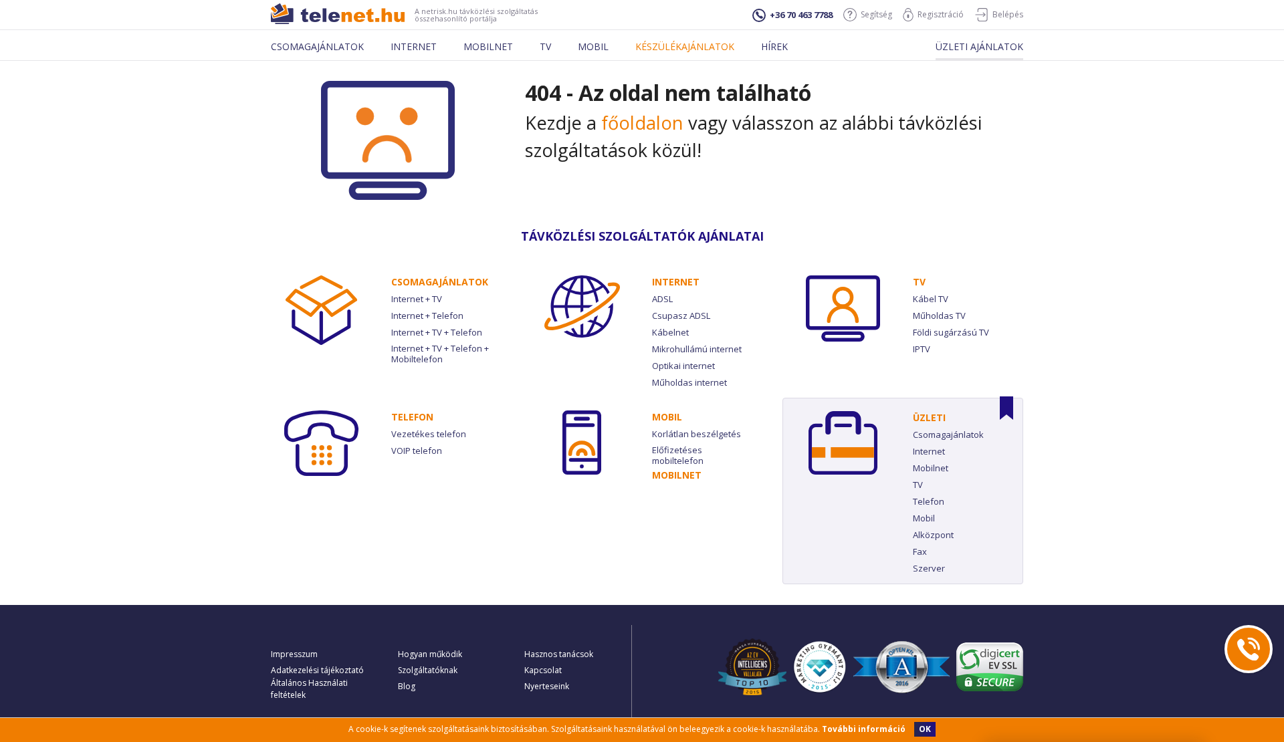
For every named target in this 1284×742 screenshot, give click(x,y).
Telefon (412, 416)
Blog (406, 686)
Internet (414, 46)
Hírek (774, 46)
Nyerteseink (546, 686)
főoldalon (642, 122)
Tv (545, 46)
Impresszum (294, 654)
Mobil (593, 46)
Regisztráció (941, 14)
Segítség (876, 14)
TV (919, 281)
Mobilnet (488, 46)
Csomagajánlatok (317, 46)
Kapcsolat (543, 670)
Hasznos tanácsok (558, 654)
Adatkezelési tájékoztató (317, 670)
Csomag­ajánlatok (439, 281)
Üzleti (929, 417)
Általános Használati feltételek (309, 689)
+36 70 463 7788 (801, 15)
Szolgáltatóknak (427, 670)
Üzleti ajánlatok (979, 46)
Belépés (1007, 14)
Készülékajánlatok (684, 46)
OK (925, 729)
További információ (863, 729)
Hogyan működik (430, 654)
